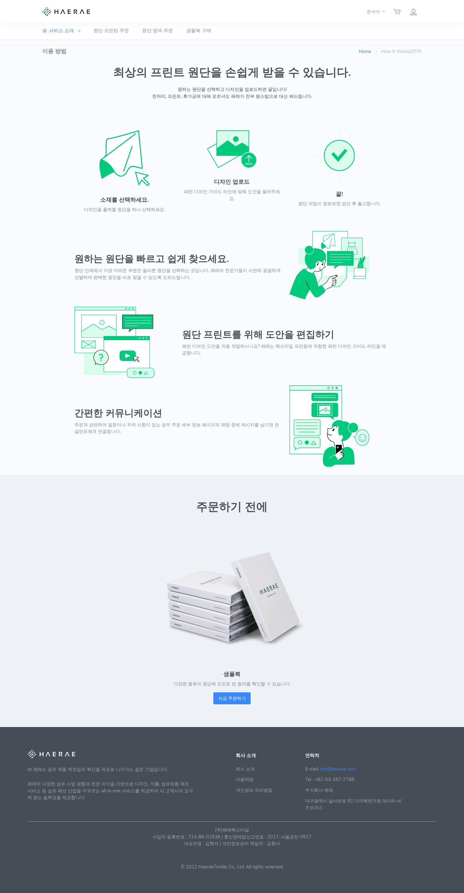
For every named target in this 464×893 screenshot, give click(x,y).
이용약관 (244, 779)
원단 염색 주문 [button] (157, 30)
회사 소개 (245, 769)
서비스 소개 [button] (62, 30)
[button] (376, 11)
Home (365, 51)
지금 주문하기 (232, 698)
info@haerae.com (337, 769)
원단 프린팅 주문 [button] (111, 30)
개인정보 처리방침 (254, 790)
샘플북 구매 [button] (198, 30)
